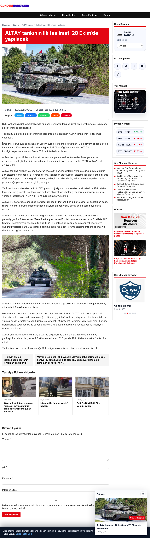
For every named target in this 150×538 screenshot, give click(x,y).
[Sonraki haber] (141, 94)
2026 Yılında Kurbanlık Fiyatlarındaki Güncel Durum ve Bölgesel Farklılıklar (130, 191)
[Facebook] (117, 66)
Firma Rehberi (69, 15)
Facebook (31, 115)
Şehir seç (122, 40)
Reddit (55, 115)
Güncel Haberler (48, 15)
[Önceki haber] (134, 94)
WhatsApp (44, 115)
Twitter (19, 115)
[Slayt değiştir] (125, 313)
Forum (106, 15)
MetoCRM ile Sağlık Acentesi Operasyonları (129, 198)
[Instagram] (134, 66)
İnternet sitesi (9, 489)
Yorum (6, 439)
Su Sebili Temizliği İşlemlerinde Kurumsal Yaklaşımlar (130, 185)
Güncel (16, 25)
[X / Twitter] (125, 66)
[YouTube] (142, 66)
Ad (4, 466)
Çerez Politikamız (24, 534)
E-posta (7, 478)
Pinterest (66, 115)
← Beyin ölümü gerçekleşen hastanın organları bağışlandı (16, 359)
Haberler (6, 25)
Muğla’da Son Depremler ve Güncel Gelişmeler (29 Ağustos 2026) (130, 170)
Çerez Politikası (90, 15)
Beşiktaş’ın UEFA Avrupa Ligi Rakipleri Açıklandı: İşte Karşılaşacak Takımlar (129, 178)
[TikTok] (117, 74)
